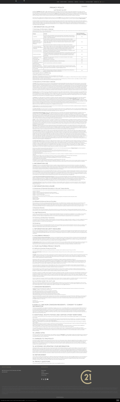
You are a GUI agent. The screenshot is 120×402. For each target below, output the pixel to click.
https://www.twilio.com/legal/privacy (68, 174)
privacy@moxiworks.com (62, 240)
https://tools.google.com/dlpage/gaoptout (44, 138)
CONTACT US (96, 1)
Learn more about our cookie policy (31, 400)
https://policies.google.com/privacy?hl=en (56, 137)
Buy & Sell (82, 2)
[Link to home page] (20, 1)
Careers (76, 2)
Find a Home (43, 370)
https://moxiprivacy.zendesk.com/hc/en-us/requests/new (42, 260)
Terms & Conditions (44, 373)
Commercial (70, 1)
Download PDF (84, 6)
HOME (58, 1)
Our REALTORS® (89, 2)
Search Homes (63, 2)
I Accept (118, 400)
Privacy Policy (43, 375)
